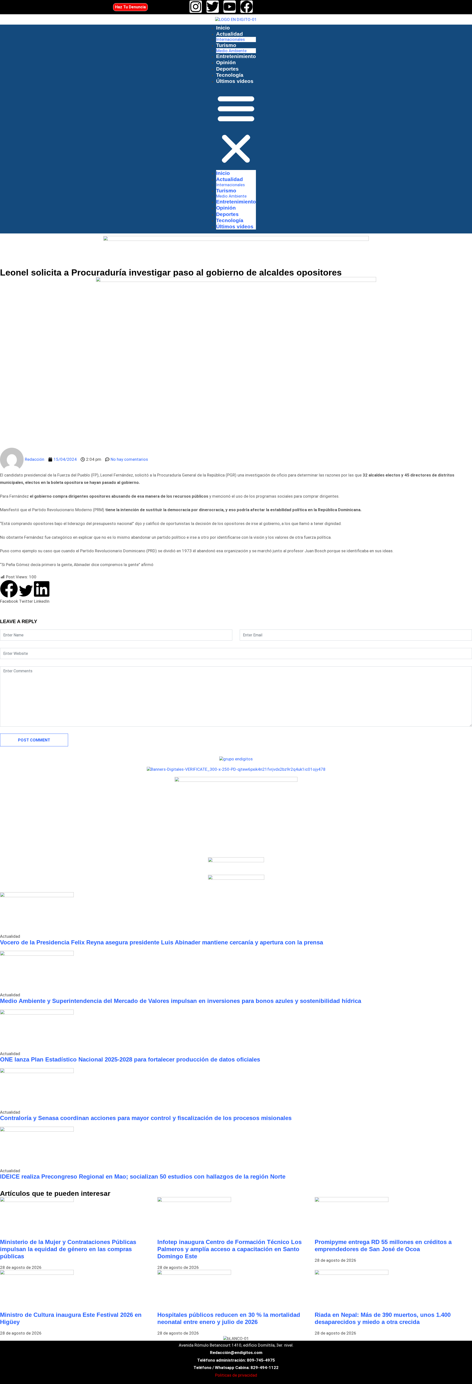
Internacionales (230, 39)
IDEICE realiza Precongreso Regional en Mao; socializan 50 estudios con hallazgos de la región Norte (142, 1176)
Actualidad (229, 34)
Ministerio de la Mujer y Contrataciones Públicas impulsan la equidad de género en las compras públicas (68, 1249)
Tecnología (229, 75)
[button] (236, 129)
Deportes (227, 69)
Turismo (226, 45)
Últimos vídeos (234, 81)
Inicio (223, 28)
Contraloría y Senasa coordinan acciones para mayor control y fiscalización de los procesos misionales (146, 1118)
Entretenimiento (236, 56)
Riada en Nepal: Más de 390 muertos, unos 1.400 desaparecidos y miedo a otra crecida (383, 1318)
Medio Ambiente (231, 50)
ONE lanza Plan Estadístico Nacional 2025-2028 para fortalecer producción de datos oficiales (130, 1059)
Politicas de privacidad (236, 1375)
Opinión (226, 62)
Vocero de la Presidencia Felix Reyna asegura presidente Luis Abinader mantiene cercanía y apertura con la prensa (161, 942)
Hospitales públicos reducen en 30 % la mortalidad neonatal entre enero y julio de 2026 (228, 1318)
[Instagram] (196, 6)
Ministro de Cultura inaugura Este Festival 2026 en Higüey (71, 1318)
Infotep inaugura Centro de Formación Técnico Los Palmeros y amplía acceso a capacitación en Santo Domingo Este (229, 1249)
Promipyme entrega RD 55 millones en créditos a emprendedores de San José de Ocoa (383, 1245)
